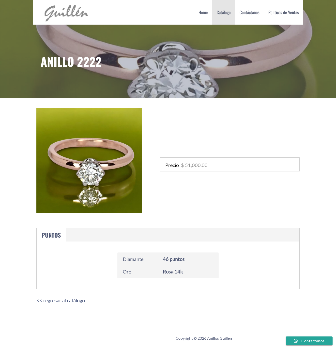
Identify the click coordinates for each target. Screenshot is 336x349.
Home (203, 12)
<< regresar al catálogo (60, 300)
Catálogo (224, 12)
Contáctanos (250, 12)
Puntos (51, 234)
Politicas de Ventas (283, 12)
